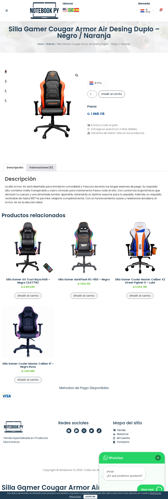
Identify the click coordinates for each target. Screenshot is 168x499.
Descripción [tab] (15, 167)
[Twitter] (91, 430)
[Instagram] (84, 430)
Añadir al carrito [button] (28, 296)
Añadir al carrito (111, 94)
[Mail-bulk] (76, 430)
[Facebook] (68, 430)
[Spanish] (76, 10)
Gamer (50, 44)
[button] (77, 75)
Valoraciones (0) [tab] (41, 167)
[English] (65, 10)
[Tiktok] (99, 430)
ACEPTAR (90, 496)
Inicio (41, 44)
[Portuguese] (71, 10)
